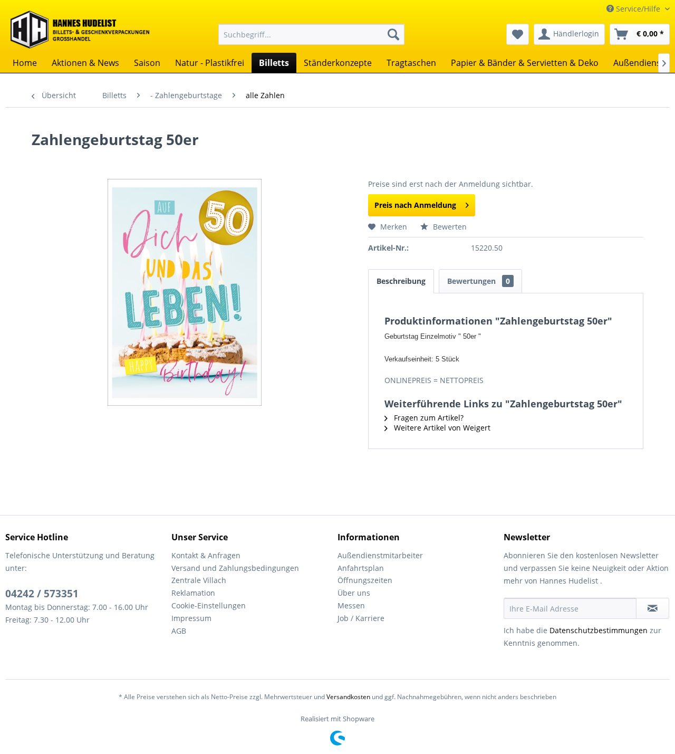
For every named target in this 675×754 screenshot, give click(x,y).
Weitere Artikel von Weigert (441, 428)
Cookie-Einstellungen (208, 605)
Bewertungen (478, 281)
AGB (178, 631)
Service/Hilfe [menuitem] (638, 9)
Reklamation (193, 593)
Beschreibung (401, 281)
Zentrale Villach (198, 580)
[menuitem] (311, 34)
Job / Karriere (361, 618)
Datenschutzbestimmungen (598, 630)
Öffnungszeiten (365, 580)
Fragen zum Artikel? (428, 418)
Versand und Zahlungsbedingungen (235, 568)
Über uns (354, 593)
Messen (351, 605)
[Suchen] (393, 34)
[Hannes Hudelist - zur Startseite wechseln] (80, 30)
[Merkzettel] (517, 34)
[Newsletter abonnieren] (652, 608)
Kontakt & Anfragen (205, 555)
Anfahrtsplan (361, 568)
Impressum (191, 618)
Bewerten (449, 227)
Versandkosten (348, 696)
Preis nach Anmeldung (415, 205)
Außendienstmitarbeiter (380, 555)
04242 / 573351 (42, 593)
